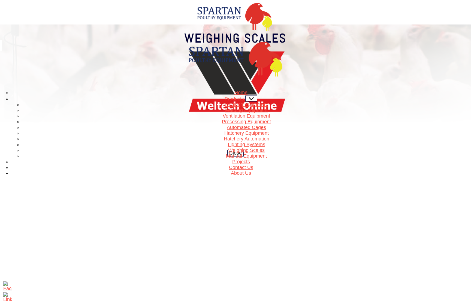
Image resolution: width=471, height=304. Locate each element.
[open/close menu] (236, 40)
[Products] (251, 99)
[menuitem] (240, 92)
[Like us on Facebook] (7, 285)
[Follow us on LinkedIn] (7, 296)
